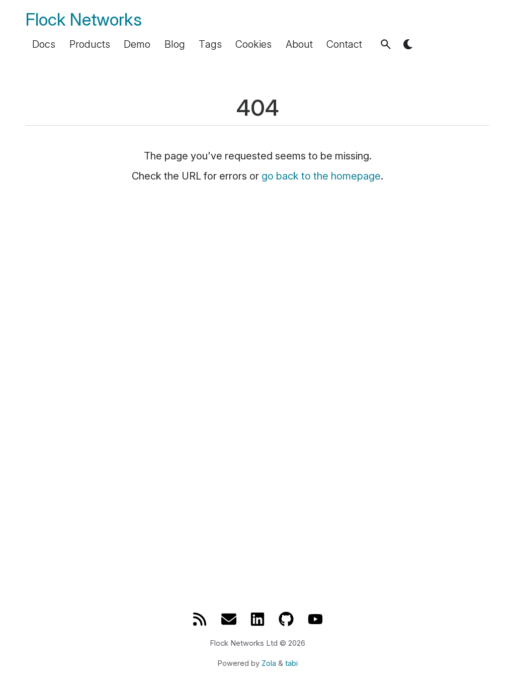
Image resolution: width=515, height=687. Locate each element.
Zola (269, 663)
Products (89, 44)
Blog (174, 44)
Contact (344, 44)
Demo (137, 44)
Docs (43, 44)
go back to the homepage (321, 176)
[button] (385, 44)
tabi (291, 663)
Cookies (253, 44)
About (299, 44)
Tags (210, 44)
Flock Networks (84, 19)
